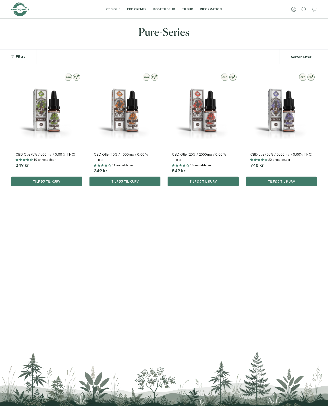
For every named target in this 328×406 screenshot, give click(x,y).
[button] (211, 9)
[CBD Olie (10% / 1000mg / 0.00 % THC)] (125, 110)
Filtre (20, 56)
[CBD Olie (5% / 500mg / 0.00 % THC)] (46, 110)
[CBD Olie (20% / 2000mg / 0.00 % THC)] (203, 110)
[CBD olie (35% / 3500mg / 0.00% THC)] (281, 110)
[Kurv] (314, 9)
